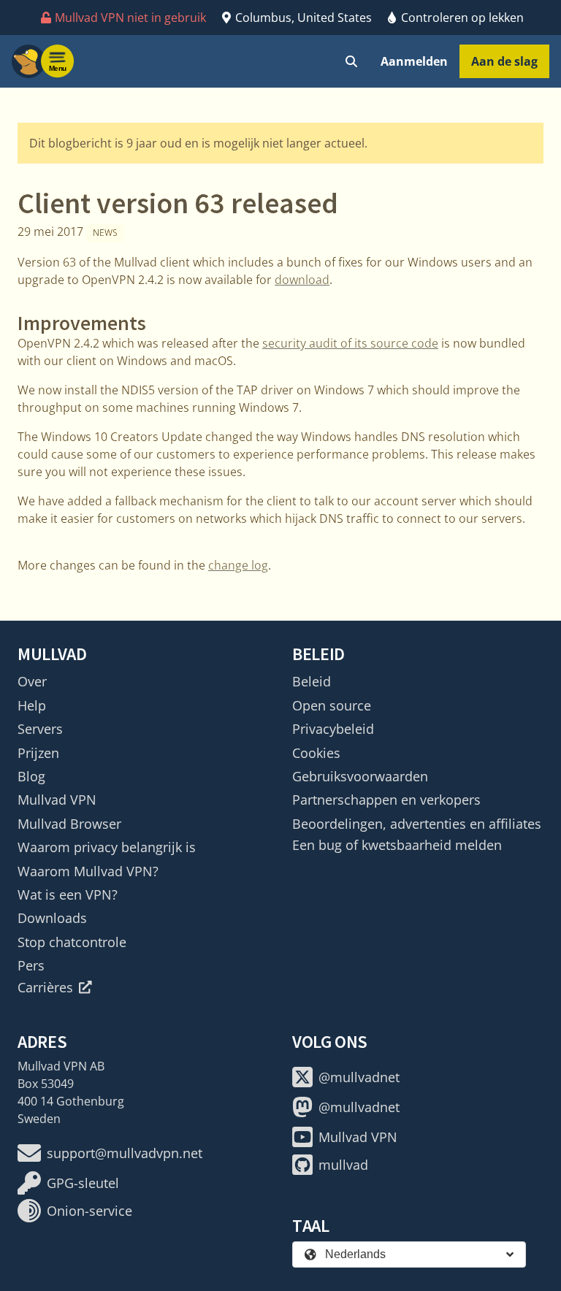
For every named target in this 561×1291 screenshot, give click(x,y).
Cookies (316, 753)
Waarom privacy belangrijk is (107, 847)
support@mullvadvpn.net (124, 1153)
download (302, 280)
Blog (31, 776)
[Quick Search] (351, 61)
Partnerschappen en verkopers (386, 799)
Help (32, 705)
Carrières (45, 987)
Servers (40, 729)
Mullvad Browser (69, 823)
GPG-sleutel (83, 1183)
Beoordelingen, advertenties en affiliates (416, 823)
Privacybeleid (333, 729)
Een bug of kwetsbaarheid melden (397, 845)
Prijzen (38, 753)
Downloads (52, 918)
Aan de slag (504, 61)
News (105, 232)
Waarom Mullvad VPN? (88, 871)
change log (238, 565)
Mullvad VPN (57, 799)
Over (32, 681)
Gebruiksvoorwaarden (360, 776)
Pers (31, 965)
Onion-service (89, 1210)
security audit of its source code (350, 343)
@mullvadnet (359, 1077)
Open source (331, 705)
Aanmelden (414, 61)
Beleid (311, 681)
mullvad (343, 1164)
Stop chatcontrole (72, 942)
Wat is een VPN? (68, 894)
